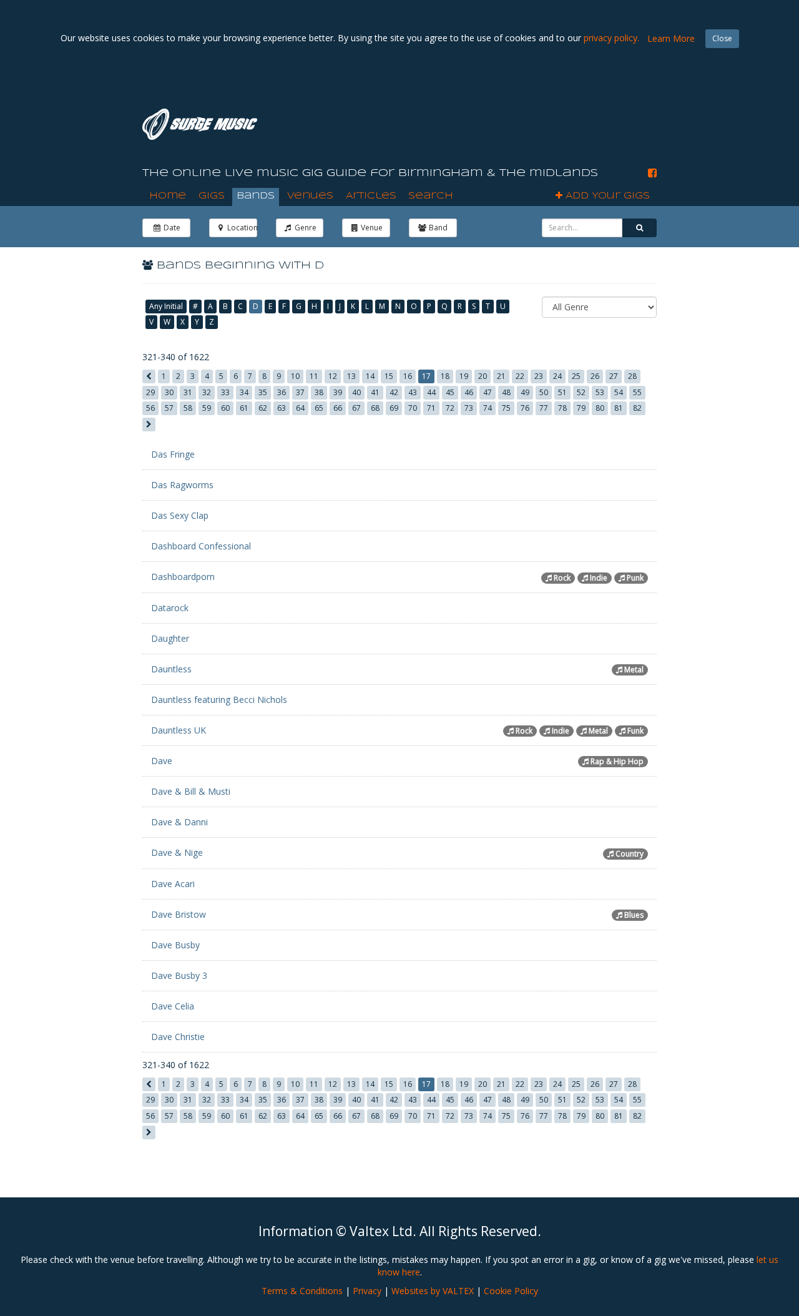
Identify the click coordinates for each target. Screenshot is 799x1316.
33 (225, 392)
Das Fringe (173, 454)
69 (394, 408)
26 (595, 376)
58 (188, 408)
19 (463, 376)
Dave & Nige (177, 852)
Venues (310, 196)
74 (487, 408)
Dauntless (171, 669)
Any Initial (166, 306)
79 (581, 408)
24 (557, 376)
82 (637, 408)
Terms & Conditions (302, 1291)
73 (468, 408)
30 (169, 392)
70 (412, 408)
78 (562, 408)
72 (450, 408)
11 (314, 376)
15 (389, 376)
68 (375, 408)
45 (450, 392)
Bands (256, 196)
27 (613, 376)
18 (445, 376)
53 (600, 392)
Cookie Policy (511, 1291)
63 (281, 408)
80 (600, 408)
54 (618, 392)
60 (225, 408)
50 (543, 392)
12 (332, 376)
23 (538, 376)
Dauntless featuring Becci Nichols (219, 699)
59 (206, 408)
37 (300, 392)
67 (356, 408)
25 (576, 376)
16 (407, 376)
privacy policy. (611, 38)
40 (356, 392)
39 (337, 392)
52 (581, 392)
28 (632, 376)
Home (167, 196)
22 (520, 376)
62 (262, 408)
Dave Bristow (178, 914)
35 (262, 392)
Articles (371, 196)
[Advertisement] (503, 124)
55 (637, 392)
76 (525, 408)
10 (295, 376)
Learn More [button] (671, 38)
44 (431, 392)
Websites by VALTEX (432, 1291)
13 (351, 376)
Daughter (170, 638)
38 (319, 392)
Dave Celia (172, 1006)
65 (319, 408)
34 (244, 392)
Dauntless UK (178, 730)
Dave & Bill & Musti (190, 791)
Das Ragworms (182, 485)
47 (487, 392)
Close (722, 38)
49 (525, 392)
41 (375, 392)
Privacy (367, 1291)
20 (482, 376)
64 (300, 408)
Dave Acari (173, 884)
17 (426, 376)
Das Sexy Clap (179, 515)
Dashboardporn (183, 576)
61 (244, 408)
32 (206, 392)
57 (169, 408)
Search (430, 196)
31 (188, 392)
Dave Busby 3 (179, 975)
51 (562, 392)
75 (506, 408)
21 (501, 376)
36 (281, 392)
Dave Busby (175, 945)
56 (150, 408)
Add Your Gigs (606, 196)
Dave (161, 761)
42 (394, 392)
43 (412, 392)
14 (370, 376)
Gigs (212, 196)
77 (543, 408)
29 (150, 392)
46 (468, 392)
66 (337, 408)
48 (506, 392)
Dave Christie (178, 1037)
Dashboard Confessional (201, 546)
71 (431, 408)
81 (618, 408)
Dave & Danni (179, 822)
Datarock (170, 608)
